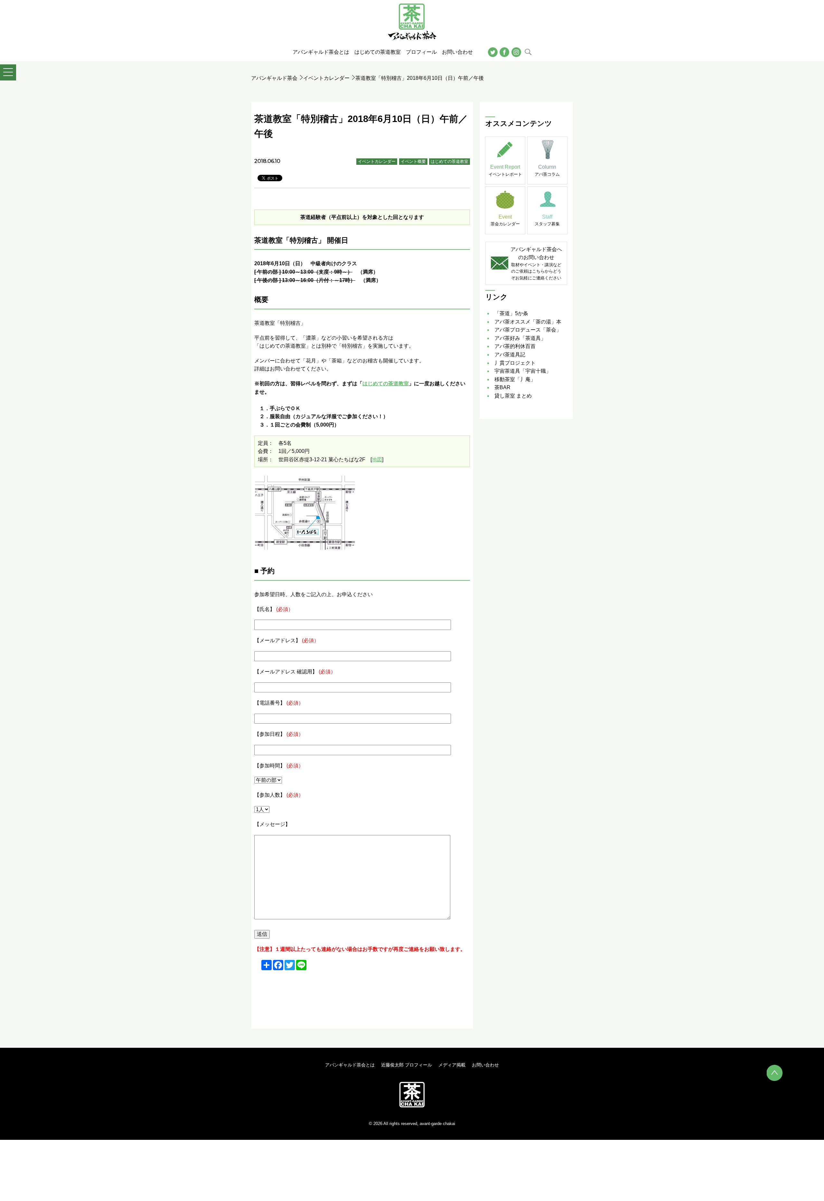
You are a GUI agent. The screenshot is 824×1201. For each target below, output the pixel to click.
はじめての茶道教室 (449, 161)
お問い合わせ (485, 1064)
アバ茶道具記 (509, 354)
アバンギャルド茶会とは (350, 1064)
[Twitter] (493, 51)
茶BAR (502, 387)
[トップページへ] (412, 1094)
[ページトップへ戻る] (775, 1073)
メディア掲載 (451, 1064)
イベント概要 (413, 161)
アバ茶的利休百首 (515, 346)
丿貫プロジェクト (515, 363)
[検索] (528, 51)
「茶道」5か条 (511, 313)
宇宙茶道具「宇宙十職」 (522, 371)
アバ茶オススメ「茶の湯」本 (527, 321)
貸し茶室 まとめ (513, 396)
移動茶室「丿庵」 (515, 379)
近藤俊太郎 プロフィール (406, 1064)
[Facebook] (504, 51)
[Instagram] (516, 51)
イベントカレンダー (326, 78)
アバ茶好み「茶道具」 (520, 338)
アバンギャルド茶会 (274, 78)
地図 (377, 459)
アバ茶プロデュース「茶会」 (527, 330)
